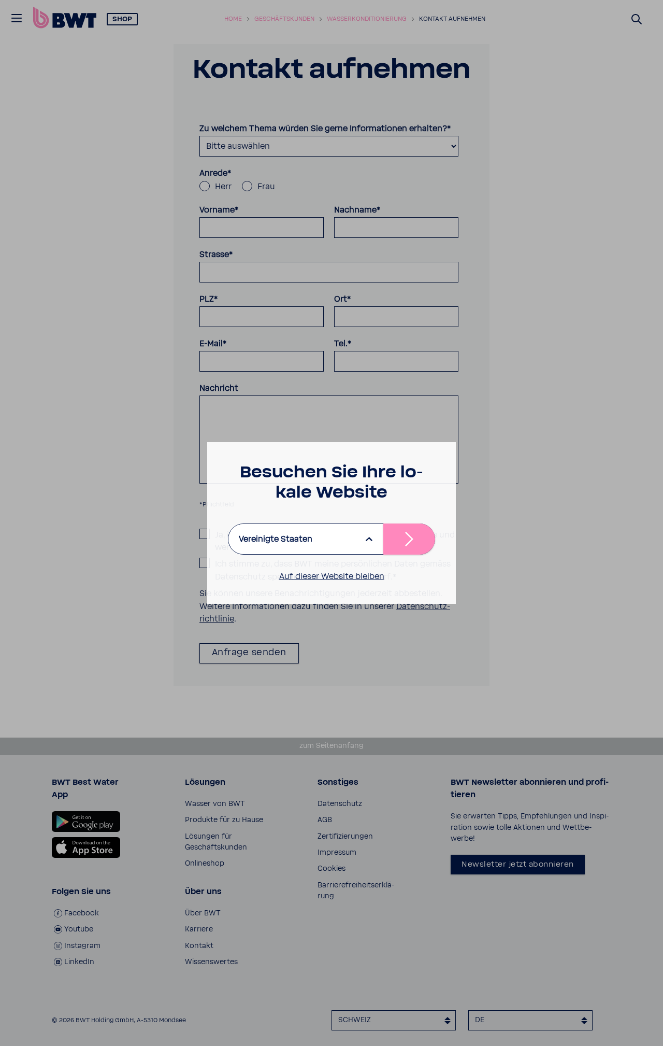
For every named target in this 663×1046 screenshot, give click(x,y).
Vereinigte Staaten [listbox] (275, 539)
